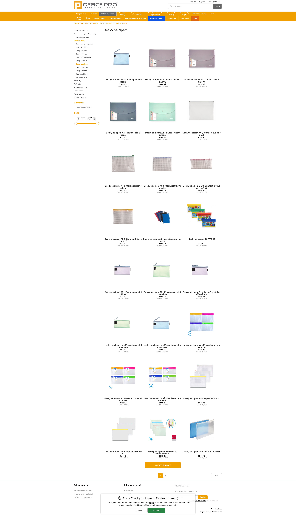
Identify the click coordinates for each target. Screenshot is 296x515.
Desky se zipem (82, 64)
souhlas (151, 502)
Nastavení (139, 510)
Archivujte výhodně (81, 30)
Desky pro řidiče (82, 47)
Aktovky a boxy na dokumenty (85, 34)
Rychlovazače (79, 94)
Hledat (217, 6)
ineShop (218, 509)
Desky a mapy (79, 40)
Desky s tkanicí (81, 61)
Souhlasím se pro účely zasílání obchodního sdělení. (196, 501)
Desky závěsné (81, 71)
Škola (88, 18)
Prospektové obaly (81, 87)
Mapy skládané (81, 77)
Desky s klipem (81, 54)
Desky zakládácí (82, 67)
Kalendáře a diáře (199, 14)
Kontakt (193, 2)
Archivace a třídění (89, 23)
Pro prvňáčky (81, 14)
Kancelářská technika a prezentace (155, 14)
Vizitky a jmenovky (80, 97)
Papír (212, 14)
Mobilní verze (216, 512)
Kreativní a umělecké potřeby (135, 18)
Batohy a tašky (99, 18)
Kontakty (128, 491)
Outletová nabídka (156, 18)
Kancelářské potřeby (171, 14)
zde (175, 505)
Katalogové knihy (82, 74)
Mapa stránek (205, 512)
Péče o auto (185, 18)
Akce (195, 18)
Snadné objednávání (83, 494)
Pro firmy (93, 14)
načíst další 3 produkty (163, 466)
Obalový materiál (115, 18)
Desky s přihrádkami (83, 57)
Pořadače (77, 84)
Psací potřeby (79, 18)
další (216, 475)
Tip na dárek (172, 18)
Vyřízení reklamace (83, 498)
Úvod (76, 23)
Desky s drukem (82, 51)
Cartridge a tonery (122, 14)
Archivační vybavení (81, 37)
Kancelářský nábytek (184, 14)
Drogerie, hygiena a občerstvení (137, 14)
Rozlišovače (78, 91)
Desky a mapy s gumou (84, 44)
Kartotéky (77, 81)
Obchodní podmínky (83, 491)
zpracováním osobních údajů (196, 501)
